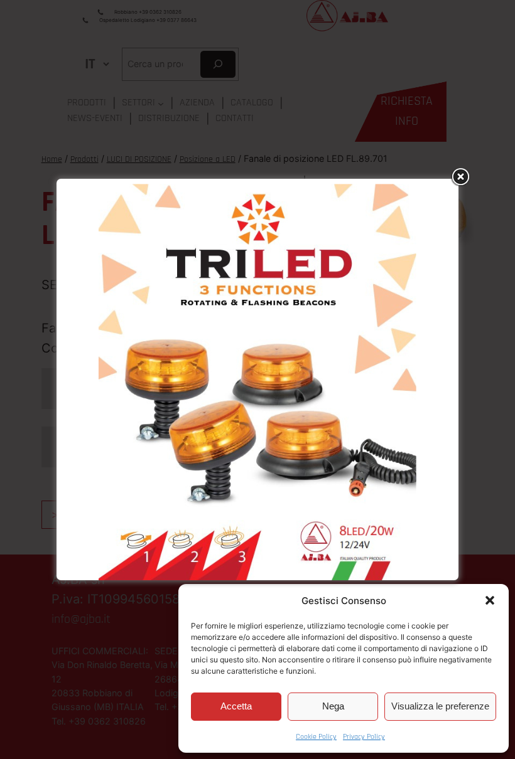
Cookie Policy (316, 736)
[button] (490, 600)
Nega (333, 706)
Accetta (236, 706)
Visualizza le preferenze (440, 706)
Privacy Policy (364, 736)
